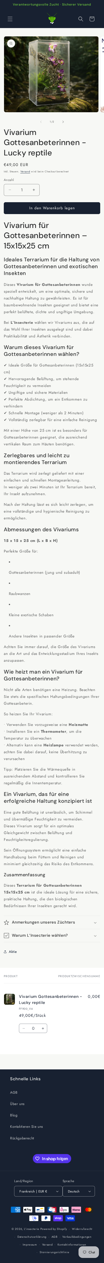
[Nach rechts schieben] (63, 121)
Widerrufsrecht (82, 1229)
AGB (14, 1092)
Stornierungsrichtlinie (54, 1252)
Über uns (17, 1103)
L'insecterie (31, 1229)
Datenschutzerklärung (31, 1237)
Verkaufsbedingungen (76, 1237)
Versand (25, 171)
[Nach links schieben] (40, 121)
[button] (10, 19)
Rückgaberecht (22, 1138)
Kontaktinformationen (72, 1245)
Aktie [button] (13, 951)
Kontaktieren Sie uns (26, 1126)
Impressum (30, 1245)
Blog (13, 1115)
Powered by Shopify (53, 1229)
